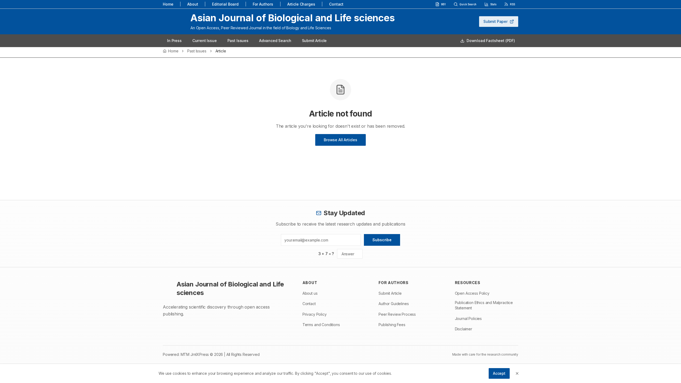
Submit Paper (495, 21)
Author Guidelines (394, 303)
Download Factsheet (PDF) (491, 40)
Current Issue (204, 40)
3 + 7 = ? (326, 253)
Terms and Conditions (321, 324)
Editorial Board (225, 4)
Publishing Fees (392, 324)
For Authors (263, 4)
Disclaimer (463, 329)
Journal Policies (468, 318)
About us (310, 293)
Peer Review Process (397, 314)
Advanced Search (275, 40)
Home (168, 4)
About (192, 4)
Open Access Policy (472, 293)
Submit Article (314, 40)
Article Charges (301, 4)
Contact (336, 4)
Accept (499, 373)
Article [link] (220, 51)
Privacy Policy (314, 314)
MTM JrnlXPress (195, 354)
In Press (174, 40)
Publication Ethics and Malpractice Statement (484, 305)
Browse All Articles (340, 140)
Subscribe (382, 240)
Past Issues (237, 40)
